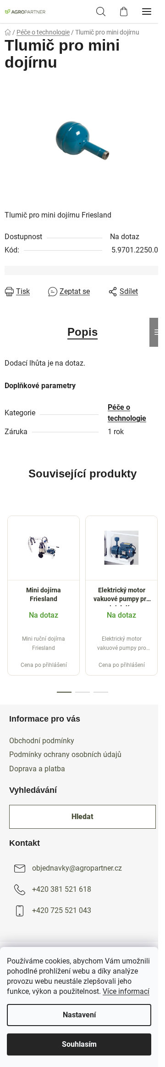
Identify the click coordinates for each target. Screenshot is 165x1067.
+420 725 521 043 (61, 910)
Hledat (83, 816)
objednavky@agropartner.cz (77, 868)
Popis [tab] (82, 332)
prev (9, 551)
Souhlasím (79, 1044)
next (155, 551)
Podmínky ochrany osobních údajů (65, 754)
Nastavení (79, 1014)
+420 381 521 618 (61, 889)
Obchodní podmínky (41, 740)
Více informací (126, 991)
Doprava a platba (37, 768)
